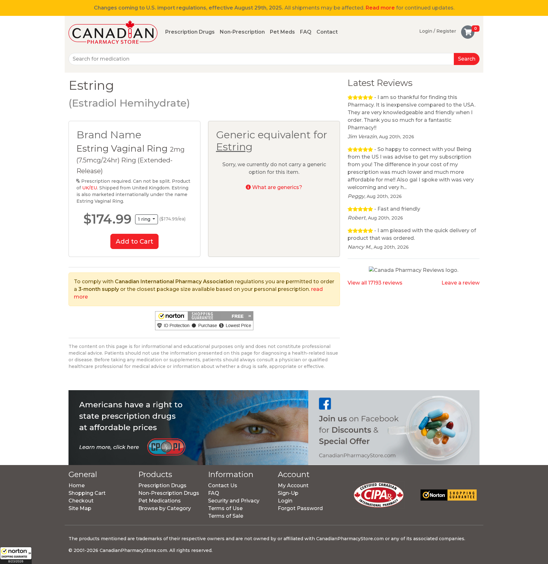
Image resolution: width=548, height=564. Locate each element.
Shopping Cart (87, 493)
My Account (293, 485)
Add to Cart (134, 241)
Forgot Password (300, 508)
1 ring (145, 219)
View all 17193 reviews (375, 283)
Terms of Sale (225, 516)
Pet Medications (159, 501)
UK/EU (89, 188)
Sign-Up (288, 493)
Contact (327, 32)
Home (76, 485)
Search (466, 59)
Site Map (79, 508)
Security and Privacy (233, 501)
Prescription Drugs (190, 32)
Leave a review (460, 283)
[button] (16, 555)
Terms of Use (225, 508)
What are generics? (276, 187)
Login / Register (437, 31)
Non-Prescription (242, 32)
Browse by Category (164, 508)
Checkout (81, 501)
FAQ (305, 32)
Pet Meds (282, 32)
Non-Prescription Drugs (168, 493)
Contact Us (222, 485)
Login (285, 501)
